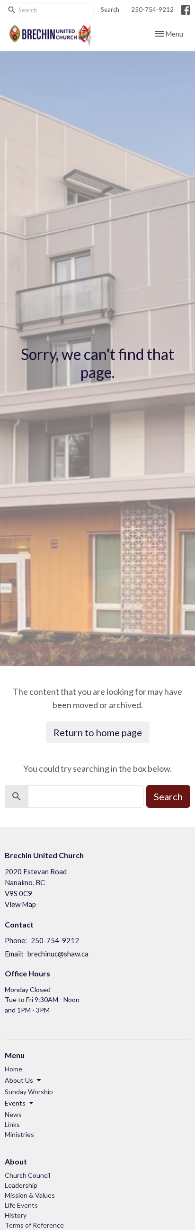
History (16, 1215)
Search (110, 9)
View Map (20, 904)
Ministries (19, 1134)
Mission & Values (30, 1195)
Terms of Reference (34, 1225)
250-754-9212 (152, 9)
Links (12, 1124)
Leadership (21, 1185)
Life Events (21, 1205)
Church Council (27, 1175)
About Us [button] (19, 1080)
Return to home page (97, 732)
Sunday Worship (29, 1092)
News (13, 1114)
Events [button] (15, 1103)
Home (13, 1069)
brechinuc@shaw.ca (58, 953)
